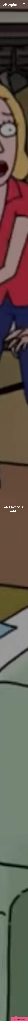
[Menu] (23, 4)
